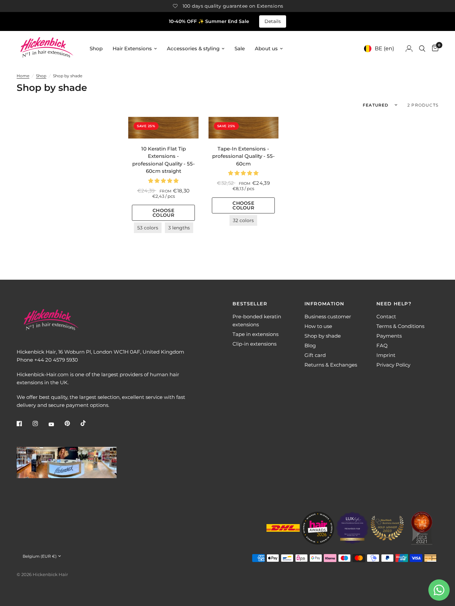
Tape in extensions (255, 334)
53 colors (147, 228)
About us (266, 48)
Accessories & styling (193, 48)
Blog (310, 345)
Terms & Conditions (400, 326)
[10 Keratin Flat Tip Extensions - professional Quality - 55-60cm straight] (163, 128)
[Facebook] (24, 423)
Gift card (315, 355)
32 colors (243, 220)
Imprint (385, 355)
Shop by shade (322, 336)
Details (272, 21)
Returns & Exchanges (330, 365)
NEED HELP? (393, 303)
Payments (389, 336)
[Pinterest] (72, 423)
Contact (386, 316)
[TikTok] (88, 423)
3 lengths (179, 228)
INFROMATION (324, 303)
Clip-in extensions (254, 344)
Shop (96, 48)
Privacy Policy (393, 365)
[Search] (422, 48)
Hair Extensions (132, 48)
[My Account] (409, 48)
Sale (239, 48)
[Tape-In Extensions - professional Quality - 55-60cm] (243, 128)
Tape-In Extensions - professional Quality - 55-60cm (243, 156)
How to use (318, 326)
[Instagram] (40, 423)
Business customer (327, 316)
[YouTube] (56, 424)
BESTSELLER (249, 303)
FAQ (382, 345)
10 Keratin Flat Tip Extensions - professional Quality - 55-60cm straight (163, 160)
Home (23, 75)
